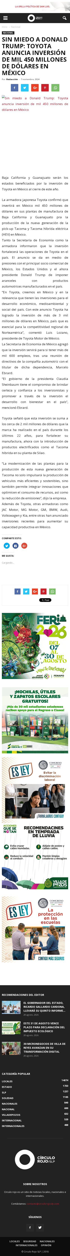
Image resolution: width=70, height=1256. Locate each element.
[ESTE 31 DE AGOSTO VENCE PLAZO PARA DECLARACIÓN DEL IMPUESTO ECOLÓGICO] (11, 1027)
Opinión (46, 1245)
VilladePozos (11, 1115)
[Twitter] (40, 1227)
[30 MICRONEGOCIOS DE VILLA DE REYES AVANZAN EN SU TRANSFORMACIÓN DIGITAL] (11, 1048)
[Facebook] (30, 1227)
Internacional (12, 1120)
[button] (65, 18)
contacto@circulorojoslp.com (43, 1203)
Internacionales (13, 1126)
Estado (7, 1087)
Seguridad (29, 1241)
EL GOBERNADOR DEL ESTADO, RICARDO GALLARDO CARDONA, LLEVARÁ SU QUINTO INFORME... (44, 1006)
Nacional (8, 32)
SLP (4, 1092)
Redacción (12, 79)
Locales (7, 1081)
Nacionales (9, 1103)
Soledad (7, 1098)
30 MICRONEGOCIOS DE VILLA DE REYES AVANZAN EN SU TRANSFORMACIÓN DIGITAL (45, 1047)
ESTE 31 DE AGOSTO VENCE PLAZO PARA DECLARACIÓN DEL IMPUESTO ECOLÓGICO (44, 1027)
